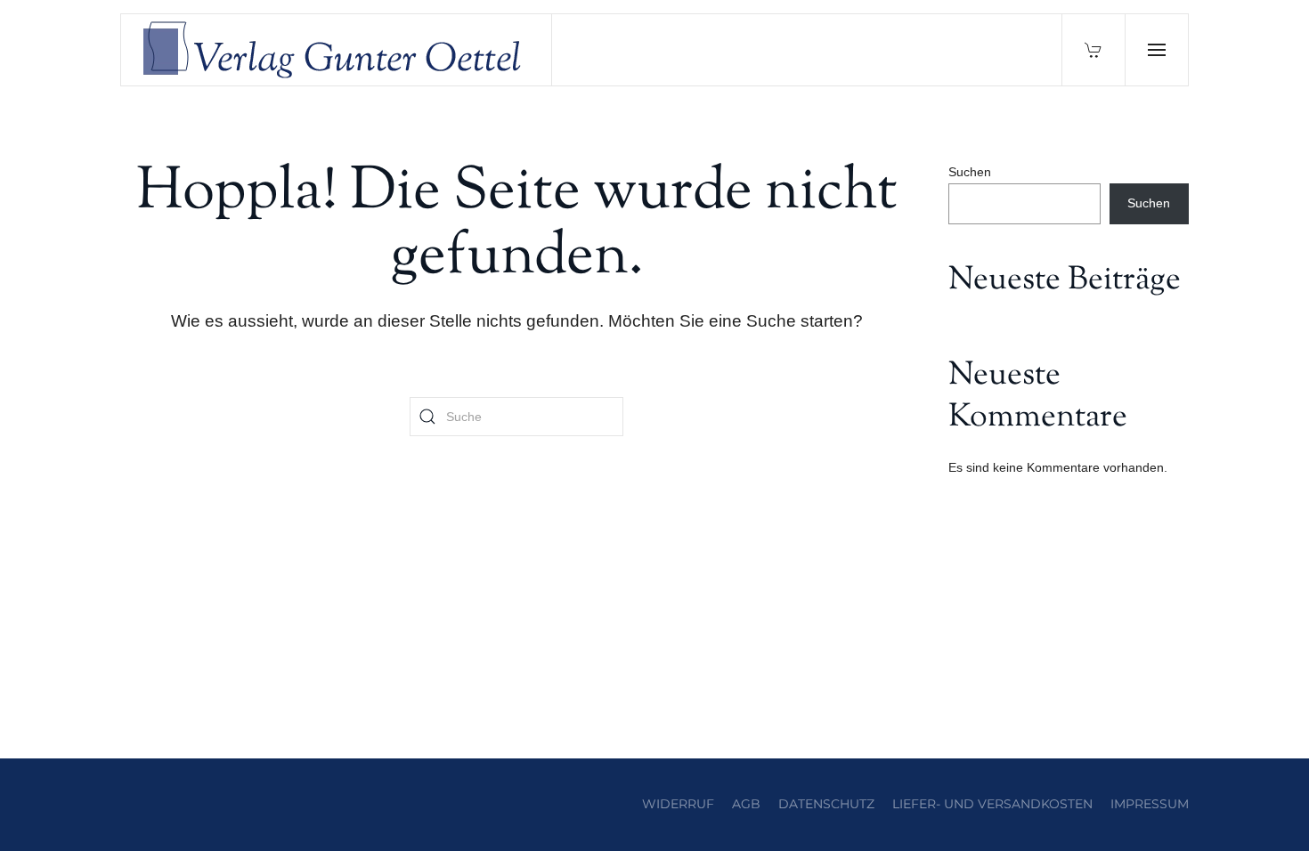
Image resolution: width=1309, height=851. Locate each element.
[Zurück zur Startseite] (336, 49)
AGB (746, 804)
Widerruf (678, 804)
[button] (1156, 49)
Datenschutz (826, 804)
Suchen (969, 172)
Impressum (1149, 804)
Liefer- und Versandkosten (992, 804)
